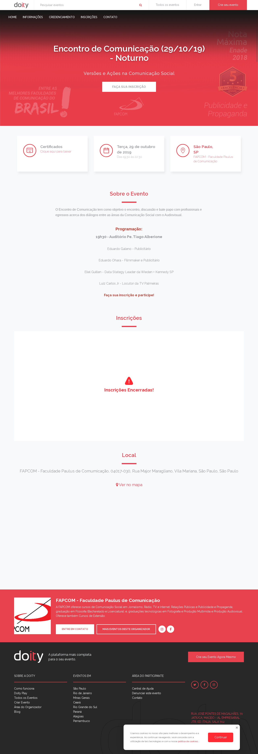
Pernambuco (81, 721)
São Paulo (79, 688)
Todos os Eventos (25, 697)
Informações (33, 17)
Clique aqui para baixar (55, 151)
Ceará (77, 702)
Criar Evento (22, 702)
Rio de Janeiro (82, 693)
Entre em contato (75, 629)
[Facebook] (170, 629)
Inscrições (89, 17)
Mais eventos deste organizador (126, 629)
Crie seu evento (228, 4)
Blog (17, 711)
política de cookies (188, 741)
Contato (110, 17)
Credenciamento (62, 17)
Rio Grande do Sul (85, 707)
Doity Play (20, 693)
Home (12, 17)
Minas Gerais (81, 697)
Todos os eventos (167, 4)
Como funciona (24, 688)
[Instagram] (162, 629)
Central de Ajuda (143, 688)
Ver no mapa (130, 484)
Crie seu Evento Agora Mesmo (216, 657)
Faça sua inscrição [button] (129, 86)
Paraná (77, 711)
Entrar (198, 4)
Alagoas (78, 716)
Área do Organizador (28, 707)
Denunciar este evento (146, 693)
